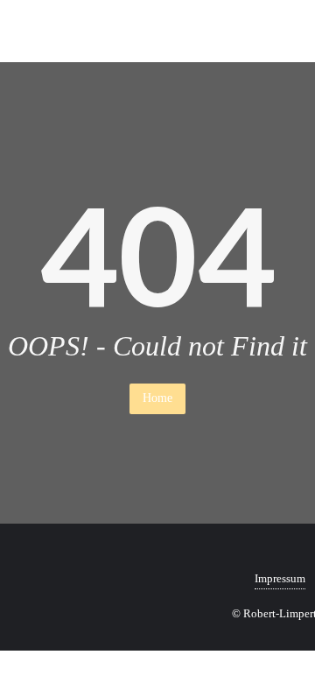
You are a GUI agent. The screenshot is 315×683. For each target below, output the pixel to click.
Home (157, 398)
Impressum (280, 578)
